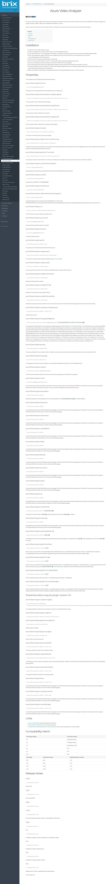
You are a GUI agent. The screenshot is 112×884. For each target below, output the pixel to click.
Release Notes (31, 40)
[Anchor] (40, 45)
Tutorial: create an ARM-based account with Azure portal (42, 726)
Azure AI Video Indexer (33, 723)
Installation (30, 33)
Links (29, 37)
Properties (30, 35)
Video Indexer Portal (33, 724)
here (44, 225)
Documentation (57, 566)
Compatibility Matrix (32, 38)
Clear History (5, 221)
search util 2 (56, 259)
